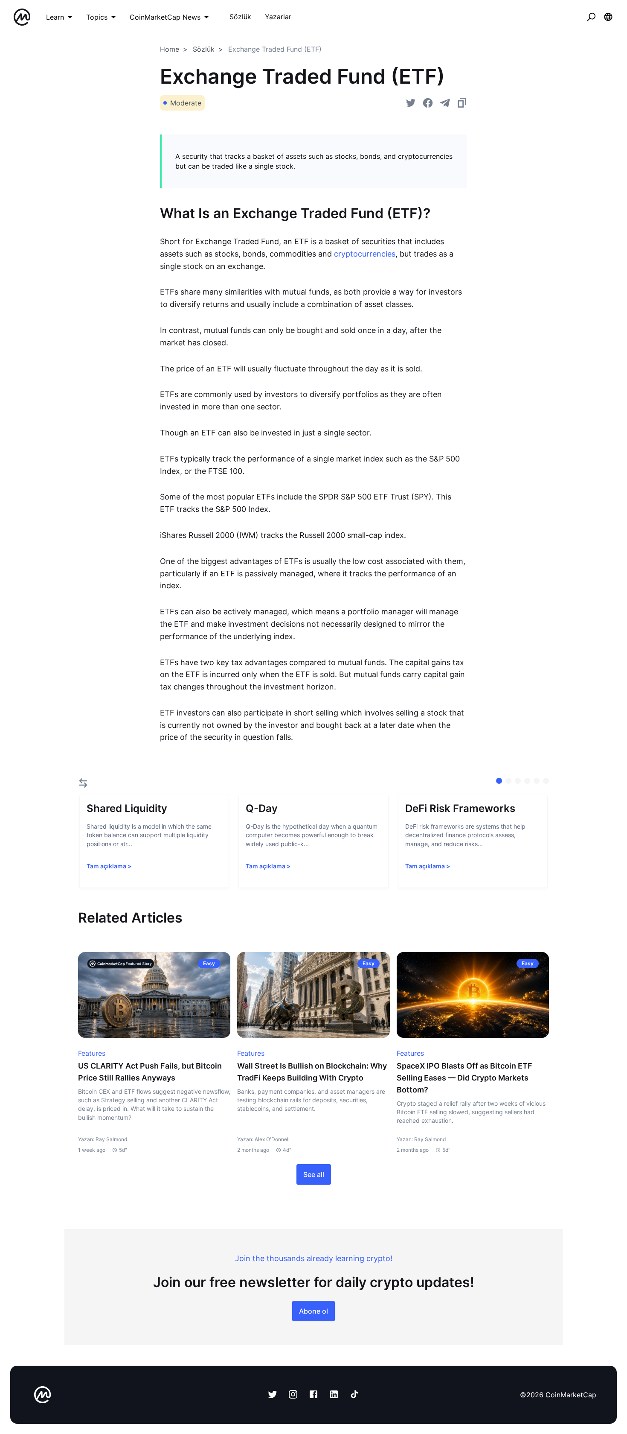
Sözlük (204, 49)
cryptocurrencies (363, 253)
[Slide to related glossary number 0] (499, 781)
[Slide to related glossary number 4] (537, 781)
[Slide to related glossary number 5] (546, 781)
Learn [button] (55, 17)
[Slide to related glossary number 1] (508, 781)
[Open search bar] (591, 17)
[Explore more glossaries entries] (83, 783)
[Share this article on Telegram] (445, 103)
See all (313, 1174)
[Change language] (608, 17)
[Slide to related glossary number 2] (518, 781)
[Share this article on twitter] (411, 103)
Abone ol (313, 1311)
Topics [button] (96, 17)
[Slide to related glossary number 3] (527, 781)
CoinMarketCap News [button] (165, 17)
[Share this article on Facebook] (428, 103)
